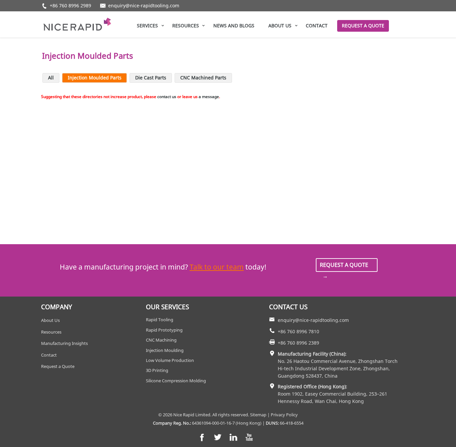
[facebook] (202, 437)
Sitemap (258, 415)
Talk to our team (217, 267)
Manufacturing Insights (64, 343)
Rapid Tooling (159, 320)
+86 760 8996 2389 (298, 343)
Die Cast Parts (150, 78)
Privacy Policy (284, 415)
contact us (166, 96)
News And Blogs (233, 26)
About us (279, 26)
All (51, 78)
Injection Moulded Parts (95, 78)
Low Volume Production (170, 360)
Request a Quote (363, 26)
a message (209, 96)
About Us (50, 320)
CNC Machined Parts (203, 78)
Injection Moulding (165, 350)
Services (147, 26)
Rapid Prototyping (164, 330)
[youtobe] (249, 437)
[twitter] (217, 437)
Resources (185, 26)
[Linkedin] (233, 437)
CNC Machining (161, 340)
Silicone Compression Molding (176, 381)
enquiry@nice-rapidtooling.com (143, 6)
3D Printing (157, 370)
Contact (316, 26)
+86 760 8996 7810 (298, 331)
